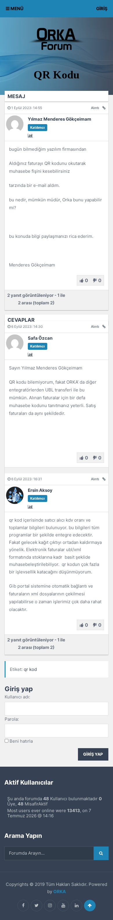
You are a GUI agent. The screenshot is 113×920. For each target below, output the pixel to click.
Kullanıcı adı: (17, 697)
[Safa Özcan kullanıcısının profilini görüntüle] (14, 350)
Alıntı (95, 108)
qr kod (30, 669)
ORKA (59, 891)
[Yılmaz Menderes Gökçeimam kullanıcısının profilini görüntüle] (14, 131)
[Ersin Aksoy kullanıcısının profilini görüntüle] (14, 502)
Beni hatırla (21, 741)
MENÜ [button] (16, 8)
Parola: (12, 719)
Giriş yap (93, 754)
